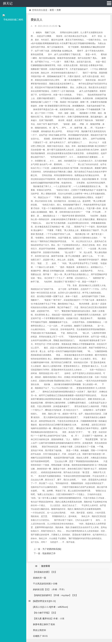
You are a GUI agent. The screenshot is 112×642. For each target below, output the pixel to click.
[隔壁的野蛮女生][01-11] (44, 601)
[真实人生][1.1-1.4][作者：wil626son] (50, 607)
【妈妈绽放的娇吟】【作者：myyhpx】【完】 (55, 595)
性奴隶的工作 (49, 553)
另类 (58, 10)
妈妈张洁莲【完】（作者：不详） (49, 589)
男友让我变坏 (39, 630)
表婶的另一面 (39, 578)
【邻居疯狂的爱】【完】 (45, 572)
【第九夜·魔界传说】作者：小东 (48, 618)
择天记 (8, 3)
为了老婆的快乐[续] (51, 549)
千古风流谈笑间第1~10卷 (45, 583)
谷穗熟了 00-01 (40, 636)
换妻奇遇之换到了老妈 (44, 624)
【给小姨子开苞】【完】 (45, 612)
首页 (52, 10)
